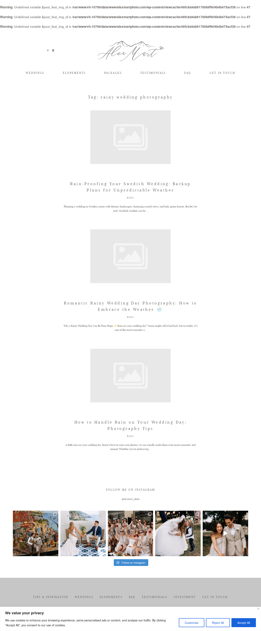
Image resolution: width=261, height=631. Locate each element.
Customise (191, 623)
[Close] (258, 609)
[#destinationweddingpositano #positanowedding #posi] (83, 533)
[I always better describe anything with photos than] (130, 533)
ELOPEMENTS (74, 72)
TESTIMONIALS (153, 72)
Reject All (218, 623)
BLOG (130, 198)
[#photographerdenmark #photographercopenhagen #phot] (225, 533)
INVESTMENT (185, 597)
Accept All (243, 623)
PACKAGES (113, 72)
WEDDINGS (35, 72)
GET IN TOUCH (222, 72)
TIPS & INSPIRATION (50, 597)
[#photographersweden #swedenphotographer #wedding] (178, 533)
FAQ (187, 72)
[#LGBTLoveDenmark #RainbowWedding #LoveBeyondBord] (35, 533)
